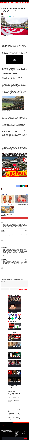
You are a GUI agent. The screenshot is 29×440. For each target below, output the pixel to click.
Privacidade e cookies (5, 437)
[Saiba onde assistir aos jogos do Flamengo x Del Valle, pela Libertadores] (14, 300)
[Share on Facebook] (6, 16)
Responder (26, 222)
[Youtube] (19, 315)
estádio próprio (14, 143)
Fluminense (20, 147)
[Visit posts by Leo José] (2, 14)
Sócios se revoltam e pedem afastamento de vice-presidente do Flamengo (14, 400)
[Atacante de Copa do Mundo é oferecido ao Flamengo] (14, 337)
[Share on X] (8, 16)
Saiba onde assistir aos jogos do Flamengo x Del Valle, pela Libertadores (14, 301)
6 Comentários (13, 14)
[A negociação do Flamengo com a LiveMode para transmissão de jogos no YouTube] (14, 326)
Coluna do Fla (9, 49)
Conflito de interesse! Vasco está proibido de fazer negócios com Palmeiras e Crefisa (14, 356)
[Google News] (16, 318)
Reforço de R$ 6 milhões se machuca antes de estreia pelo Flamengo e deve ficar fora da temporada (14, 346)
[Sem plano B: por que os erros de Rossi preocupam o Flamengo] (14, 308)
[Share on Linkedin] (10, 16)
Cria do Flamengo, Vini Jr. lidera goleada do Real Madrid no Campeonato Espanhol (14, 388)
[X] (12, 315)
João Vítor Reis (10, 387)
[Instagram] (16, 315)
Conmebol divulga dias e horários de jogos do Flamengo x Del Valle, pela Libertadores (14, 374)
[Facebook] (9, 315)
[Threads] (19, 318)
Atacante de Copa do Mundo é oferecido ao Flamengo (14, 339)
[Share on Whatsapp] (9, 16)
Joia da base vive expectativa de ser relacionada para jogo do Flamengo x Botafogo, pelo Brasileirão (14, 364)
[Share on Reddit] (12, 16)
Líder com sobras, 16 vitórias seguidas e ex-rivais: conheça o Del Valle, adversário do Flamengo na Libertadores (14, 382)
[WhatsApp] (12, 318)
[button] (25, 438)
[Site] (24, 189)
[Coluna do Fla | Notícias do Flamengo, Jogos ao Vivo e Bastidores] (3, 1)
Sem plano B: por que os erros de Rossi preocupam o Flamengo (14, 309)
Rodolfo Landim (9, 45)
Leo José (4, 14)
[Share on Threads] (13, 16)
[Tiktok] (9, 318)
